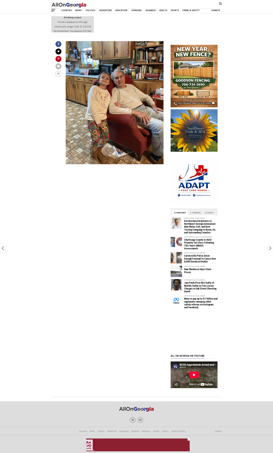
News (78, 10)
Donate (216, 10)
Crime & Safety (191, 10)
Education (121, 10)
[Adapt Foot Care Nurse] (194, 202)
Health (163, 10)
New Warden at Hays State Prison (197, 271)
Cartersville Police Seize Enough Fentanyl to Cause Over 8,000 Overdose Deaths (200, 258)
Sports (175, 10)
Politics (90, 10)
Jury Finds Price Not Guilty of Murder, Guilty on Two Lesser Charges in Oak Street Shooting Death (200, 287)
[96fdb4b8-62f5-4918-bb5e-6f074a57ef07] (194, 151)
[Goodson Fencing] (194, 106)
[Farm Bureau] (138, 450)
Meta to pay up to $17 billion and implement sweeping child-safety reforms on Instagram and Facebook (201, 303)
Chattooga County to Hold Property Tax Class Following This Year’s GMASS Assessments (199, 244)
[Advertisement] (194, 331)
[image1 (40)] (115, 164)
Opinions (136, 10)
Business (151, 10)
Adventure (105, 10)
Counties (66, 10)
